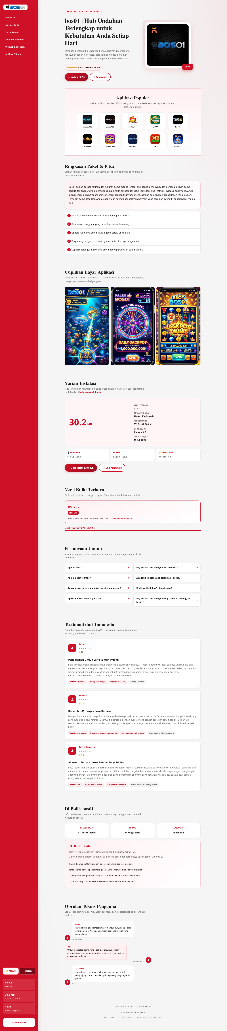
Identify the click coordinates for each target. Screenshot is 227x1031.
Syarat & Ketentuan (123, 1006)
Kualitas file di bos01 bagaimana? (154, 588)
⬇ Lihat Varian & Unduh (81, 467)
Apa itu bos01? (75, 567)
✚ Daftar (27, 971)
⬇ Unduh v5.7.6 (76, 76)
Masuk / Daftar (12, 25)
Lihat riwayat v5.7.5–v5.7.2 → (80, 527)
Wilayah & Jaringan (15, 47)
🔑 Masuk (11, 971)
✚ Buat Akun (100, 76)
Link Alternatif (12, 32)
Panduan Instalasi (14, 39)
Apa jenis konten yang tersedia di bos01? (158, 577)
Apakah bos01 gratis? (79, 577)
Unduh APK (11, 17)
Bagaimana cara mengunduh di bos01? (157, 567)
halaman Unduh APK (90, 392)
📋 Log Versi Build (112, 467)
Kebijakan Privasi (143, 1006)
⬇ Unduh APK (19, 1022)
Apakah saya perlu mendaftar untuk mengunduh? (94, 588)
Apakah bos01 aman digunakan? (85, 598)
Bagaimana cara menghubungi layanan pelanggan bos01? (163, 600)
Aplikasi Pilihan (13, 54)
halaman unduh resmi (122, 518)
